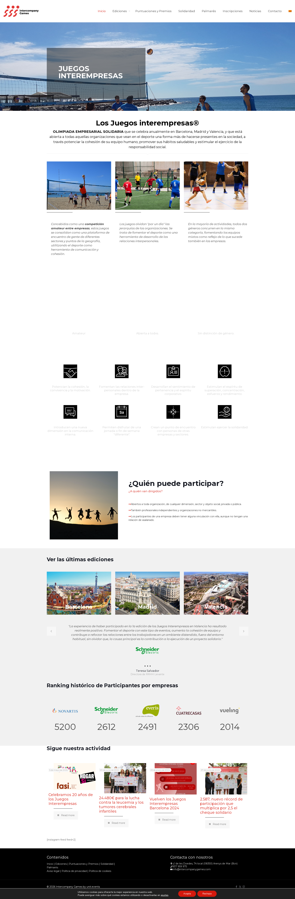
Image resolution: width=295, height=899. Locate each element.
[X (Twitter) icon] (240, 886)
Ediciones (61, 863)
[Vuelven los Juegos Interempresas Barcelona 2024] (176, 779)
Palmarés (52, 867)
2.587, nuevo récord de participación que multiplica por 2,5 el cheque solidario (221, 806)
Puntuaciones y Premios (83, 863)
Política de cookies (100, 871)
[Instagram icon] (243, 886)
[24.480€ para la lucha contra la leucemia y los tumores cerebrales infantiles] (125, 778)
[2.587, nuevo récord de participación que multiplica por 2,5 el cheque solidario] (226, 779)
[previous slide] (51, 631)
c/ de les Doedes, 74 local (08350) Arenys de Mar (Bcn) (205, 863)
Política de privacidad (74, 871)
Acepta (187, 893)
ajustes (164, 895)
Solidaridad (107, 863)
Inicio (50, 863)
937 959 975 (180, 866)
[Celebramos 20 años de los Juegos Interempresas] (75, 776)
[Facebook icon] (236, 886)
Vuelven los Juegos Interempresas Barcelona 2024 (168, 803)
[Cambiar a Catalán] (290, 11)
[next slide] (243, 631)
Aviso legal (53, 871)
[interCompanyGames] (21, 11)
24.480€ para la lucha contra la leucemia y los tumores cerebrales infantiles (121, 805)
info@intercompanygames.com (192, 869)
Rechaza (207, 893)
